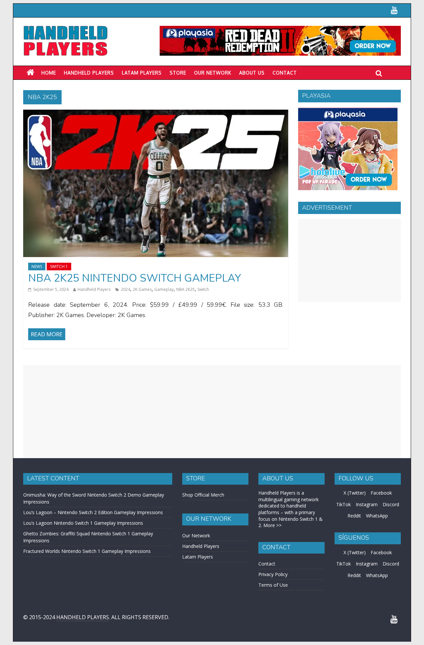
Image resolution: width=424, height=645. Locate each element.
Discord (391, 504)
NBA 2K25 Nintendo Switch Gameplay (134, 278)
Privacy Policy (273, 574)
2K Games (142, 289)
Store (178, 73)
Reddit (354, 515)
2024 (125, 289)
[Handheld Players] (30, 72)
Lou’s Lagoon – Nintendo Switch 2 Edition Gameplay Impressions (93, 512)
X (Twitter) (355, 493)
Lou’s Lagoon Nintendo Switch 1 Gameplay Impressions (83, 523)
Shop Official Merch (203, 495)
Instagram (367, 504)
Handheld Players (89, 73)
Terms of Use (273, 585)
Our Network (212, 73)
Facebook (381, 493)
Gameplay (164, 289)
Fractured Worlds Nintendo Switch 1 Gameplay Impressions (87, 551)
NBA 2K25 (185, 289)
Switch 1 (59, 266)
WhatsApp (377, 515)
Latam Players (197, 557)
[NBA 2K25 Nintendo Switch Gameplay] (155, 113)
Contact (285, 73)
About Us (252, 73)
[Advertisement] (349, 260)
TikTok (343, 504)
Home (48, 73)
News (36, 266)
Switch (203, 289)
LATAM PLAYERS (142, 73)
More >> (272, 525)
